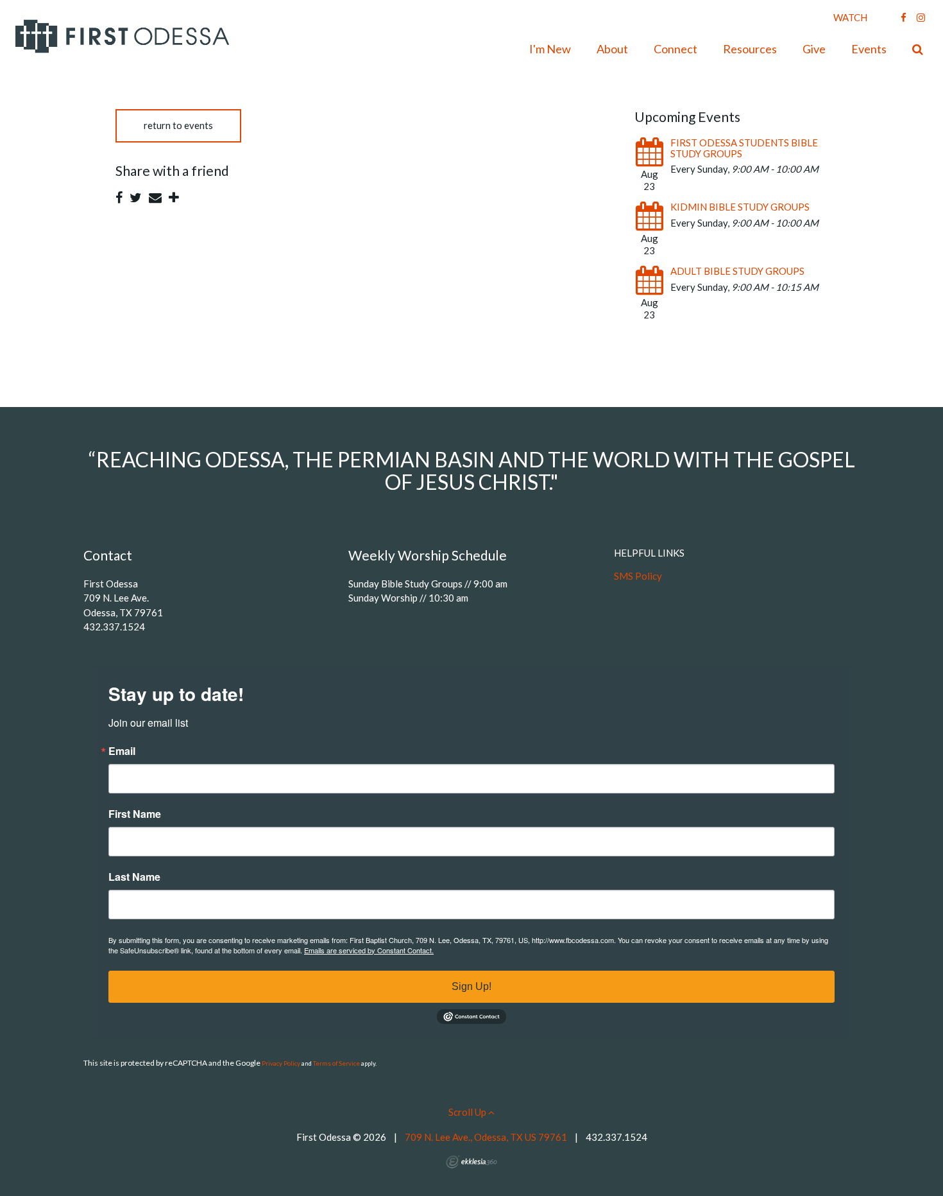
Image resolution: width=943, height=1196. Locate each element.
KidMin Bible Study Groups (740, 206)
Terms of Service (336, 1063)
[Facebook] (903, 17)
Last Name (134, 877)
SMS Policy (638, 576)
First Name (134, 814)
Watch (850, 17)
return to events (178, 125)
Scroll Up (468, 1112)
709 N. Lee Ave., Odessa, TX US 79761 (486, 1137)
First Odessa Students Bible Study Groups (744, 148)
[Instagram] (921, 17)
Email (121, 751)
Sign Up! (471, 986)
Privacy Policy (281, 1063)
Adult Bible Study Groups (737, 271)
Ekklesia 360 (471, 1162)
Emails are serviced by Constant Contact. (369, 950)
